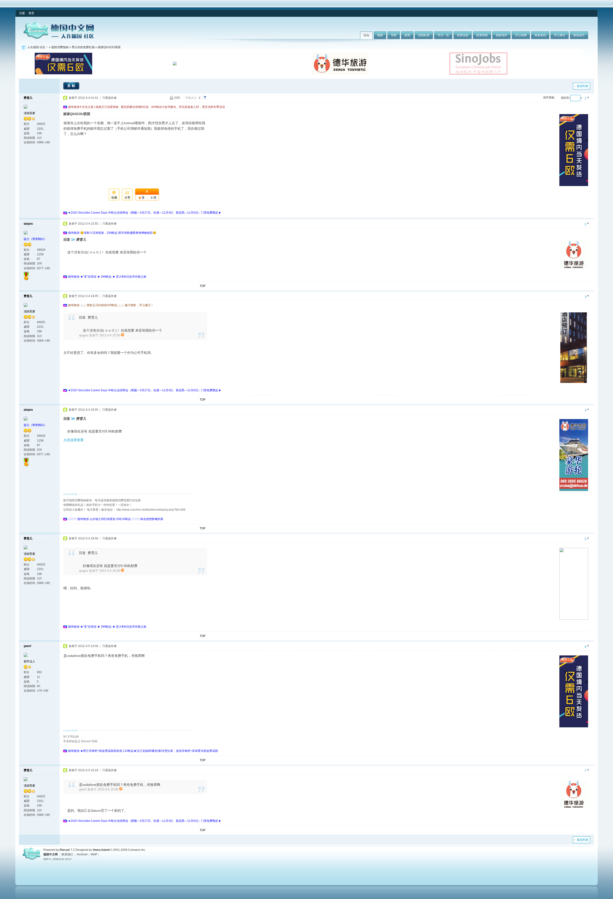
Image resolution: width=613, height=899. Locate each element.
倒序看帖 (549, 97)
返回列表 (582, 86)
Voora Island (101, 850)
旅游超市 (579, 35)
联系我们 (67, 854)
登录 (31, 13)
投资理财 (482, 35)
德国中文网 (50, 854)
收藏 (114, 197)
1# (73, 239)
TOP (202, 286)
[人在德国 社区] (58, 38)
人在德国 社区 (36, 47)
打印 (177, 97)
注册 (22, 13)
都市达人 (29, 661)
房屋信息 (462, 35)
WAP (94, 854)
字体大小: (191, 97)
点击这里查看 (73, 440)
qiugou (28, 223)
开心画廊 (521, 35)
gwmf (27, 646)
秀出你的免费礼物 (83, 47)
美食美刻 (540, 35)
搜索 (380, 35)
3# (73, 418)
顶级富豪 (29, 113)
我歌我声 (501, 35)
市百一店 (443, 35)
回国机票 (424, 35)
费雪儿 (28, 97)
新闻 (407, 35)
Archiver (82, 854)
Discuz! (65, 850)
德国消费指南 (59, 47)
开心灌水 (559, 35)
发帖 (71, 86)
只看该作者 (109, 97)
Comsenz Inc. (137, 850)
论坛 (366, 35)
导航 (394, 35)
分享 (127, 197)
